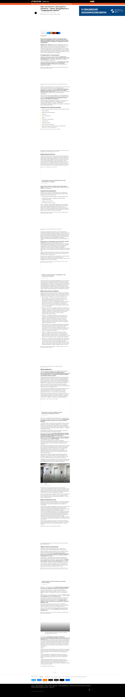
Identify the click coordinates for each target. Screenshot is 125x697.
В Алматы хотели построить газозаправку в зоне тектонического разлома (54, 275)
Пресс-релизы (55, 685)
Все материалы (42, 36)
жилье (53, 666)
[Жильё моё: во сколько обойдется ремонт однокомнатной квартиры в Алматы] (55, 405)
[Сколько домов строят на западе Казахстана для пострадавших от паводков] (55, 173)
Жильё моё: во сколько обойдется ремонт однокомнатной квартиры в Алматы (52, 413)
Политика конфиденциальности (63, 685)
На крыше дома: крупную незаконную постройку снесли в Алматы (54, 582)
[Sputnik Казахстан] (36, 2)
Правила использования (39, 685)
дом (41, 666)
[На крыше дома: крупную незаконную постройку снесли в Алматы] (55, 574)
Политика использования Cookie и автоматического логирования (80, 685)
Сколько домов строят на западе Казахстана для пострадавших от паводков (53, 181)
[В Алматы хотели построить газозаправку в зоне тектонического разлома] (55, 267)
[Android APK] (91, 689)
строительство (45, 666)
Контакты (46, 685)
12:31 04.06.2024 (43, 12)
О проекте (33, 685)
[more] (68, 184)
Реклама (50, 685)
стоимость (49, 666)
